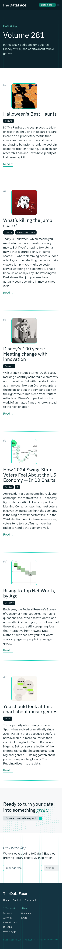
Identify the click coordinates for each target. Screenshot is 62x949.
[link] (47, 5)
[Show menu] (58, 5)
